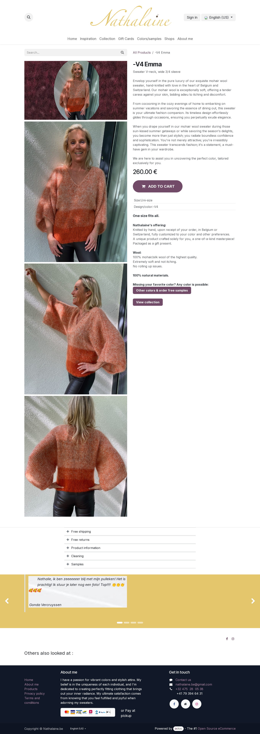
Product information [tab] (85, 548)
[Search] (122, 52)
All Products (142, 52)
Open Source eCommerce (217, 728)
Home (28, 680)
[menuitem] (72, 39)
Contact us (183, 680)
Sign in (192, 17)
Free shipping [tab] (81, 531)
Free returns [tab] (80, 540)
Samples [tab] (77, 564)
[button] (28, 17)
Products (30, 689)
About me (31, 684)
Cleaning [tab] (77, 556)
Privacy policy (34, 693)
